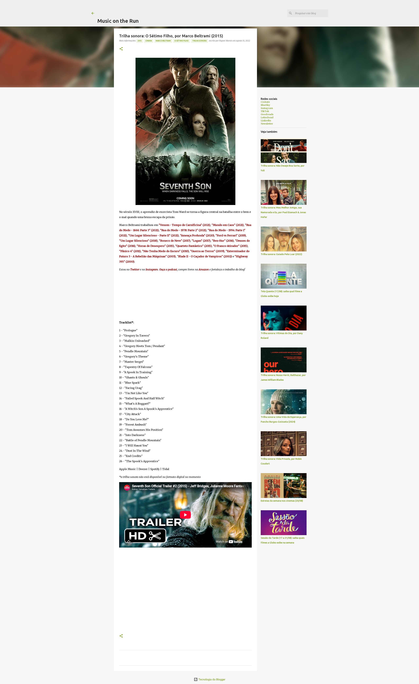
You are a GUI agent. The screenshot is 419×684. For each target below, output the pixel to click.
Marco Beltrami (163, 41)
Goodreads (267, 114)
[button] (121, 49)
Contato (265, 101)
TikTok (265, 111)
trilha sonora (199, 41)
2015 (140, 41)
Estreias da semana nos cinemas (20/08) (282, 500)
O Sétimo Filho (181, 41)
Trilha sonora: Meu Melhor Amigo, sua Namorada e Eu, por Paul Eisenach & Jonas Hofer (283, 212)
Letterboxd (267, 117)
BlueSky (265, 105)
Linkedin (266, 120)
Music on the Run (118, 21)
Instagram (267, 108)
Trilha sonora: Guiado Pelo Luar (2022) (281, 254)
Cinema (148, 41)
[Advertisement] (157, 7)
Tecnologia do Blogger (211, 679)
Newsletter (267, 123)
